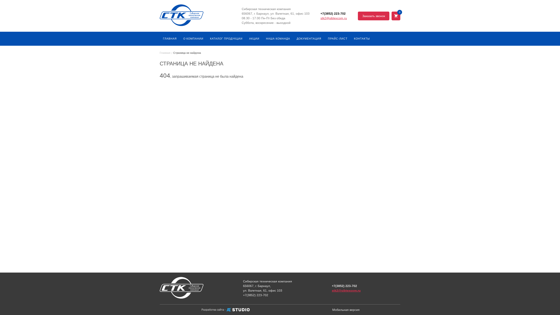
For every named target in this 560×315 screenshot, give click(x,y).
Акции (254, 38)
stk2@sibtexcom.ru (333, 18)
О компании (193, 38)
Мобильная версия (346, 310)
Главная (170, 38)
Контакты (362, 38)
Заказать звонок (373, 16)
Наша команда (278, 38)
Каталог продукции (226, 38)
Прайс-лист (337, 38)
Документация (309, 38)
